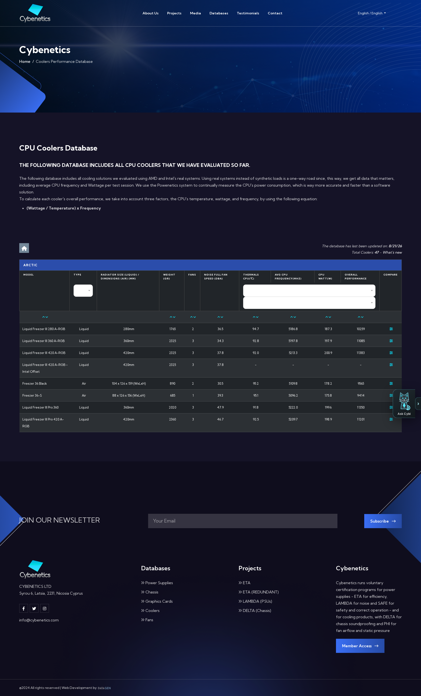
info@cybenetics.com (39, 620)
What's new (392, 252)
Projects (174, 13)
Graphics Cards (159, 601)
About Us (151, 13)
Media (195, 13)
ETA (246, 582)
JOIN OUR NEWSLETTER (59, 520)
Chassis (151, 592)
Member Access (357, 645)
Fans (149, 619)
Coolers (152, 610)
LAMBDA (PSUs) (257, 601)
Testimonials (248, 13)
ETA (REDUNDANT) (261, 592)
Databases (219, 13)
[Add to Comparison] (391, 328)
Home (24, 61)
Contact (275, 13)
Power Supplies (159, 582)
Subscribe (380, 521)
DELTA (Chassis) (257, 610)
